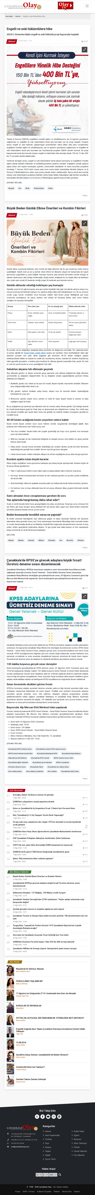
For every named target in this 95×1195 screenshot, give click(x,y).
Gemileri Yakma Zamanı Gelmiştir (31, 1080)
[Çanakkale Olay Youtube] (47, 1116)
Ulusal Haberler (80, 1151)
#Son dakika (52, 771)
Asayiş (48, 1147)
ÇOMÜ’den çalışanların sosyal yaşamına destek (33, 802)
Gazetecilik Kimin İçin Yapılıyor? (30, 1068)
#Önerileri (51, 540)
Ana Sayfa (9, 16)
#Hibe (50, 188)
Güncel (17, 16)
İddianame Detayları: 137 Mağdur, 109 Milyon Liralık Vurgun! (39, 893)
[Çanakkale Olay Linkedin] (58, 1116)
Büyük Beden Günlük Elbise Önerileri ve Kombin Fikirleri (37, 876)
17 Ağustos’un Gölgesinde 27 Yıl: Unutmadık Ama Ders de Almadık (46, 994)
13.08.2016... (21, 1043)
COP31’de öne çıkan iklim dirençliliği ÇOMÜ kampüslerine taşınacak (42, 845)
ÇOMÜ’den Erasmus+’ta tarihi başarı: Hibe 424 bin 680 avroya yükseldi (43, 942)
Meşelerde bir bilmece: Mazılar (30, 970)
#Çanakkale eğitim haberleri (18, 762)
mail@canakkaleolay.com (20, 1147)
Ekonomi (77, 1139)
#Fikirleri (81, 540)
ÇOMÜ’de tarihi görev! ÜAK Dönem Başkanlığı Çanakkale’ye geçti (41, 852)
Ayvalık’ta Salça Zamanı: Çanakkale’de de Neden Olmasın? (42, 1056)
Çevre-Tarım (50, 1159)
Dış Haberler (79, 1155)
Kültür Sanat (79, 1131)
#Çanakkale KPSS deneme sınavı (20, 749)
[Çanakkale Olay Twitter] (36, 1116)
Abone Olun (67, 1192)
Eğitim (76, 1135)
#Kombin (70, 540)
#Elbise (41, 540)
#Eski (27, 188)
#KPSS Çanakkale (62, 762)
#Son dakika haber (15, 771)
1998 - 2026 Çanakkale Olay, (40, 1187)
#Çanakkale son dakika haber (58, 767)
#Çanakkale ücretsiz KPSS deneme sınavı (51, 749)
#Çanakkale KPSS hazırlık (40, 758)
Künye (17, 1192)
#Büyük (11, 540)
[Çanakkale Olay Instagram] (53, 1116)
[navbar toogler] (87, 5)
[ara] (59, 1175)
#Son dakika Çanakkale (34, 771)
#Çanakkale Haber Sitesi (70, 771)
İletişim (77, 1192)
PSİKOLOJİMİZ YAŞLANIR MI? (29, 982)
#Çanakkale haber (36, 767)
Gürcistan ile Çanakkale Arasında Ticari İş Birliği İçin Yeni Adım (41, 935)
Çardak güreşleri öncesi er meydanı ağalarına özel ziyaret (38, 909)
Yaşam (48, 1151)
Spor (47, 1143)
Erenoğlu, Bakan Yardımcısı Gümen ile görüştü (33, 795)
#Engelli (11, 188)
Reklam (57, 1192)
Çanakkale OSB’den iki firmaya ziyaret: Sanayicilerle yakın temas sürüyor (45, 948)
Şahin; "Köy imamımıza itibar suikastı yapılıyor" (33, 858)
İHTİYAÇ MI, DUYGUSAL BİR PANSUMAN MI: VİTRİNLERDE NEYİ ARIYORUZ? (50, 1019)
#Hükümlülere (39, 188)
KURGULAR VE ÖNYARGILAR (28, 1007)
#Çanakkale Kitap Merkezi (71, 753)
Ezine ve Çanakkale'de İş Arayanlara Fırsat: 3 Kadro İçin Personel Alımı (44, 808)
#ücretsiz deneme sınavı (17, 767)
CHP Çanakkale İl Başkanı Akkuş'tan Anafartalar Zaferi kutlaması (41, 838)
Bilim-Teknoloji (80, 1143)
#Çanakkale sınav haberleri (42, 762)
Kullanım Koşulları (44, 1192)
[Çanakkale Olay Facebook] (42, 1116)
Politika (48, 1139)
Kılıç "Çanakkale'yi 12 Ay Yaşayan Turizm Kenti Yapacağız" (38, 815)
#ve (19, 188)
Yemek (77, 1147)
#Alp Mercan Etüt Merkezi (17, 758)
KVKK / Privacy (29, 1192)
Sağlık (47, 1155)
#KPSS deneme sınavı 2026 (63, 758)
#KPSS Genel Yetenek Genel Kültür (20, 753)
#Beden (21, 540)
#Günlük (31, 540)
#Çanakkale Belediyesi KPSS (47, 753)
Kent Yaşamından (52, 1135)
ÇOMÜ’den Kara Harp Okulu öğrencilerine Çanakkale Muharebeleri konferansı (47, 831)
